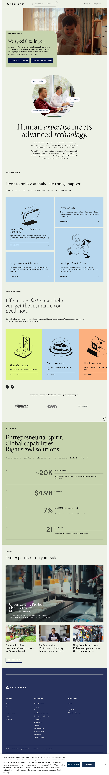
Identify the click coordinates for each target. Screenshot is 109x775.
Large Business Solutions (41, 713)
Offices (7, 716)
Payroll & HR (37, 719)
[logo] (15, 4)
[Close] (105, 764)
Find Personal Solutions (42, 60)
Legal (50, 749)
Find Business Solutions (19, 60)
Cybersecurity (38, 722)
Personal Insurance (39, 704)
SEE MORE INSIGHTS (13, 660)
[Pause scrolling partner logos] (104, 418)
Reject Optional (73, 764)
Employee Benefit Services (41, 716)
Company (96, 4)
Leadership (9, 710)
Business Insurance (39, 710)
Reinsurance (37, 734)
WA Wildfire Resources (74, 713)
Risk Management (39, 728)
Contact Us (9, 719)
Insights (87, 4)
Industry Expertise (39, 737)
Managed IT (37, 725)
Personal (50, 4)
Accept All (88, 765)
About (7, 704)
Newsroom (71, 707)
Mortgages (37, 707)
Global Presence (10, 713)
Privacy (45, 749)
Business (38, 4)
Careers (8, 707)
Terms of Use (36, 749)
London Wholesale (39, 731)
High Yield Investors (73, 710)
